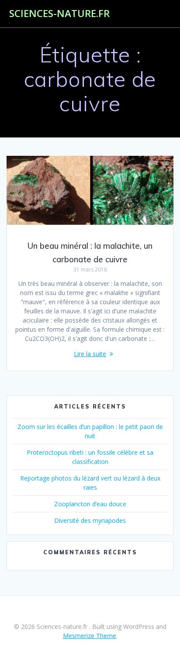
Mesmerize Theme (89, 636)
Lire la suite (90, 354)
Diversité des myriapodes (90, 520)
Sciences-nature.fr (59, 13)
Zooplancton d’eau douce (90, 504)
